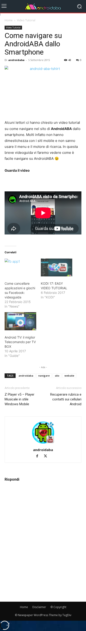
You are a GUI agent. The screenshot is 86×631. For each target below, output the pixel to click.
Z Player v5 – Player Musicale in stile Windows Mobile (19, 399)
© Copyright (58, 607)
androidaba (16, 60)
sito (57, 375)
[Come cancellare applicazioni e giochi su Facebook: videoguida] (20, 268)
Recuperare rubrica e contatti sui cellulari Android (65, 399)
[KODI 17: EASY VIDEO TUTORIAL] (56, 268)
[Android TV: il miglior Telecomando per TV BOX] (20, 321)
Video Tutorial (26, 20)
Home (9, 20)
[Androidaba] (43, 6)
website (69, 375)
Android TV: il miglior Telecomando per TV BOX (20, 341)
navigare (44, 375)
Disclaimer (39, 607)
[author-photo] (43, 443)
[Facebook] (39, 456)
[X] (47, 456)
